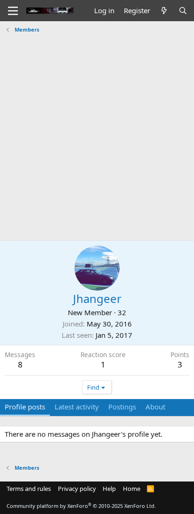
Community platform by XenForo (81, 505)
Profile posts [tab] (25, 406)
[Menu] (13, 10)
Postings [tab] (122, 406)
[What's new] (164, 10)
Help (109, 488)
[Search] (183, 10)
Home (131, 488)
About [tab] (155, 406)
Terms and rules (29, 488)
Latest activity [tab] (77, 406)
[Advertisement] (97, 133)
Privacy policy (77, 488)
